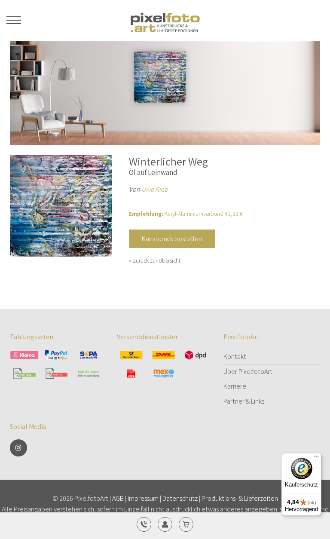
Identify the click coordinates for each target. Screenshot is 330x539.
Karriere (234, 386)
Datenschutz (180, 498)
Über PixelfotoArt (247, 371)
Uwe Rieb (154, 189)
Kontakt (234, 356)
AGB (118, 498)
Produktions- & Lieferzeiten (240, 498)
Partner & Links (243, 401)
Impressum (143, 498)
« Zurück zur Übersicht (154, 260)
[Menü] (316, 458)
